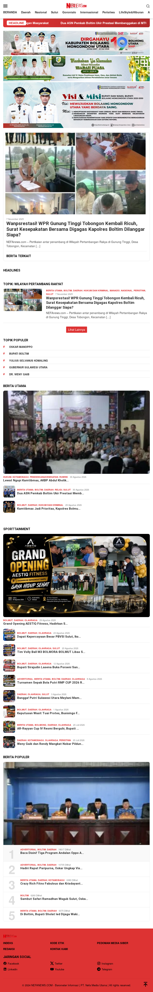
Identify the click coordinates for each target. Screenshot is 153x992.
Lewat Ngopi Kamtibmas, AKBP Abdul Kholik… (36, 480)
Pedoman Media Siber (112, 943)
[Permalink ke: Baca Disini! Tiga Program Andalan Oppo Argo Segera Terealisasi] (76, 803)
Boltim (68, 290)
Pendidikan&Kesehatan (44, 476)
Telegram (107, 969)
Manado (115, 290)
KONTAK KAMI (59, 949)
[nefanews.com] (76, 5)
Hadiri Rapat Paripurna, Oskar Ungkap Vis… (51, 868)
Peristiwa (139, 290)
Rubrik (63, 476)
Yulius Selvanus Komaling (28, 360)
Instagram (107, 963)
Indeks (8, 943)
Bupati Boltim (19, 353)
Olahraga (31, 620)
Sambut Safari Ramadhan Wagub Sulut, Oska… (54, 899)
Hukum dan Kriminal (96, 290)
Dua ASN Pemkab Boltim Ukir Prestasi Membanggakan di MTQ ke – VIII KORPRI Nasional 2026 (84, 23)
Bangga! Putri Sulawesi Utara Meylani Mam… (49, 698)
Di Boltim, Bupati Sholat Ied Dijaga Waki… (50, 914)
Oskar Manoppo (20, 347)
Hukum (7, 476)
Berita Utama (54, 290)
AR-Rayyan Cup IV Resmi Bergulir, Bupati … (48, 728)
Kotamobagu (21, 476)
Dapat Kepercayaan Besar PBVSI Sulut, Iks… (49, 636)
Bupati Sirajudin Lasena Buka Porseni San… (48, 667)
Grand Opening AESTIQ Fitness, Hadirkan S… (35, 623)
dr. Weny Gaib (19, 374)
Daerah (77, 290)
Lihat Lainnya (76, 330)
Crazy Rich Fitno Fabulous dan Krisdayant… (51, 883)
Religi (58, 489)
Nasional (126, 290)
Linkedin (12, 969)
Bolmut (22, 504)
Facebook (13, 963)
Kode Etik (57, 943)
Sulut (49, 294)
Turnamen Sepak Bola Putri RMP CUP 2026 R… (50, 682)
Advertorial (25, 678)
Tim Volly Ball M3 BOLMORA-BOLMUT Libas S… (51, 652)
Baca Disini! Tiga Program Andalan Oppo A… (52, 853)
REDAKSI (9, 949)
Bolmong (40, 724)
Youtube (59, 969)
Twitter (58, 963)
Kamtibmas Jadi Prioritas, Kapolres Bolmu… (48, 508)
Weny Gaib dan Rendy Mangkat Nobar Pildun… (50, 744)
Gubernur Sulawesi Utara (28, 367)
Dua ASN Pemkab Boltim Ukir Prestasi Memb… (50, 493)
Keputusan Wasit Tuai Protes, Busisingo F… (48, 713)
